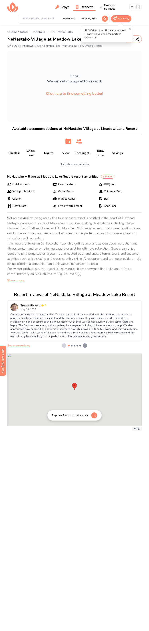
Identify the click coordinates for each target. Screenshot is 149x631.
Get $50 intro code (3, 361)
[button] (74, 415)
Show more (15, 280)
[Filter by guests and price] (79, 141)
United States (17, 32)
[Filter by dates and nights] (68, 141)
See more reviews (18, 346)
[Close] (130, 28)
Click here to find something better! (74, 93)
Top (138, 428)
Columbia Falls (62, 32)
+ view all (108, 176)
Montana (39, 32)
